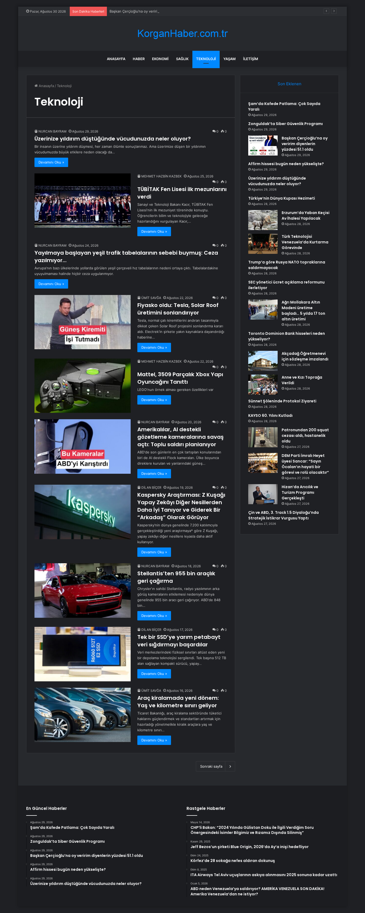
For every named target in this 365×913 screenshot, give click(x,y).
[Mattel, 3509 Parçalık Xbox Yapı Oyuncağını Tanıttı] (82, 386)
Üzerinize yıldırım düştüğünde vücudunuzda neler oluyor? (112, 138)
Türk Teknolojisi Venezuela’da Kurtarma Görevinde (305, 242)
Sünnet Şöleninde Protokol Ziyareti (282, 401)
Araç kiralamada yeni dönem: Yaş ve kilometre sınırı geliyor (178, 701)
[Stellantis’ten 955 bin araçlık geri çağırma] (82, 590)
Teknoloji (206, 59)
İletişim (250, 59)
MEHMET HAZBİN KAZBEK (161, 176)
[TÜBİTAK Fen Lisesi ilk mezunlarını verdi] (82, 200)
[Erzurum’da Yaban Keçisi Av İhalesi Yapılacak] (263, 220)
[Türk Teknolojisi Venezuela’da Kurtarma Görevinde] (263, 244)
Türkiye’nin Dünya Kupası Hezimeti (281, 198)
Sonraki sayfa (211, 766)
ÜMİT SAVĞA (151, 298)
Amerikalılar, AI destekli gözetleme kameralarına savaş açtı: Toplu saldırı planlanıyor (180, 437)
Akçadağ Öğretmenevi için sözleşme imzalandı (305, 356)
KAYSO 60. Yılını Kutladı (270, 415)
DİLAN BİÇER (151, 487)
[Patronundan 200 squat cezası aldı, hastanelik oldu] (263, 437)
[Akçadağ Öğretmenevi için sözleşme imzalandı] (263, 361)
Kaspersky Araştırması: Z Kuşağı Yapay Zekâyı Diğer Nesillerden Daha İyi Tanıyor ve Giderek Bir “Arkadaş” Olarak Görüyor (181, 506)
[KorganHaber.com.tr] (182, 33)
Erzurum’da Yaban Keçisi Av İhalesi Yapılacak (305, 215)
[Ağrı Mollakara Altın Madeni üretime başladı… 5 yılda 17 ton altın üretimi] (263, 310)
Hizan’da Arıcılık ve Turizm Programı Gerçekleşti (300, 492)
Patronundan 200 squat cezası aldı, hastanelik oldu (305, 435)
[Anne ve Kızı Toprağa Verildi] (263, 385)
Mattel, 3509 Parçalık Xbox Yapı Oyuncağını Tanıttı (180, 378)
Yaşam (229, 59)
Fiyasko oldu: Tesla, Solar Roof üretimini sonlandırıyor (178, 308)
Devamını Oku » (51, 162)
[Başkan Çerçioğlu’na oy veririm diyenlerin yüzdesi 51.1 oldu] (263, 145)
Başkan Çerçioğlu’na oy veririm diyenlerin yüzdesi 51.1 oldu (158, 11)
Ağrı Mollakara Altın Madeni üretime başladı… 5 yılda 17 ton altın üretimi (303, 311)
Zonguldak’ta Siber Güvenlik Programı (285, 123)
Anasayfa (116, 59)
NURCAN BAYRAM (52, 131)
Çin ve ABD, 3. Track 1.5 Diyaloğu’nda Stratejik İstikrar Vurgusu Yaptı (283, 515)
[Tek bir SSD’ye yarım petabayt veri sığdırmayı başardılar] (82, 654)
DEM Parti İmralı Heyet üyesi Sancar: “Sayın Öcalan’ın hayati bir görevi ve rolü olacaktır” (305, 464)
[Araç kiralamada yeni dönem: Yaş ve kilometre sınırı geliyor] (82, 715)
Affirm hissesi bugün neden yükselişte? (286, 163)
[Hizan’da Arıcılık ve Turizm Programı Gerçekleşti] (263, 494)
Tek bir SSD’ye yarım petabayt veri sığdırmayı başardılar (178, 640)
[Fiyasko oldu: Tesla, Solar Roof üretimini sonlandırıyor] (82, 322)
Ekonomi (160, 59)
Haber (139, 59)
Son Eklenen (289, 83)
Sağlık (182, 59)
